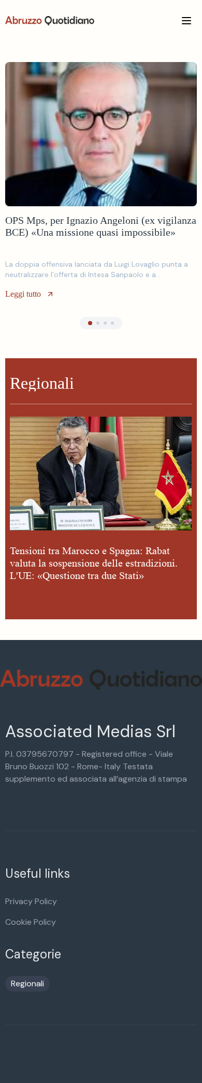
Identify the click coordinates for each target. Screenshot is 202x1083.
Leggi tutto (23, 293)
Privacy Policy (31, 901)
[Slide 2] (97, 323)
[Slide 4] (112, 323)
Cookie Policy (30, 922)
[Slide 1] (90, 323)
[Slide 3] (105, 323)
